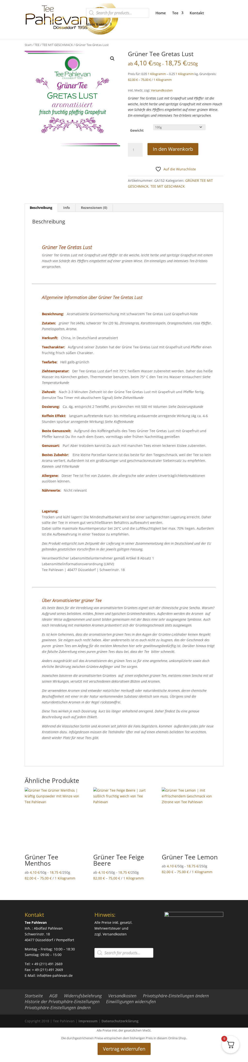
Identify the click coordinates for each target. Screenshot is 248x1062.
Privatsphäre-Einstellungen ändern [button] (176, 996)
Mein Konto (96, 25)
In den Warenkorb (173, 149)
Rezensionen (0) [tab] (94, 207)
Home (160, 13)
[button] (112, 58)
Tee (175, 13)
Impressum (88, 1021)
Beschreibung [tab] (41, 207)
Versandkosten (162, 90)
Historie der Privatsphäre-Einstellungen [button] (62, 1001)
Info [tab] (66, 207)
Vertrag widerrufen (124, 1049)
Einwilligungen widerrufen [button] (131, 1001)
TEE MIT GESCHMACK (57, 45)
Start (28, 45)
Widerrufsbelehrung (83, 996)
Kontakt (197, 13)
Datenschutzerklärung (120, 1021)
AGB (53, 996)
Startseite (34, 996)
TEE (36, 45)
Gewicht (137, 130)
